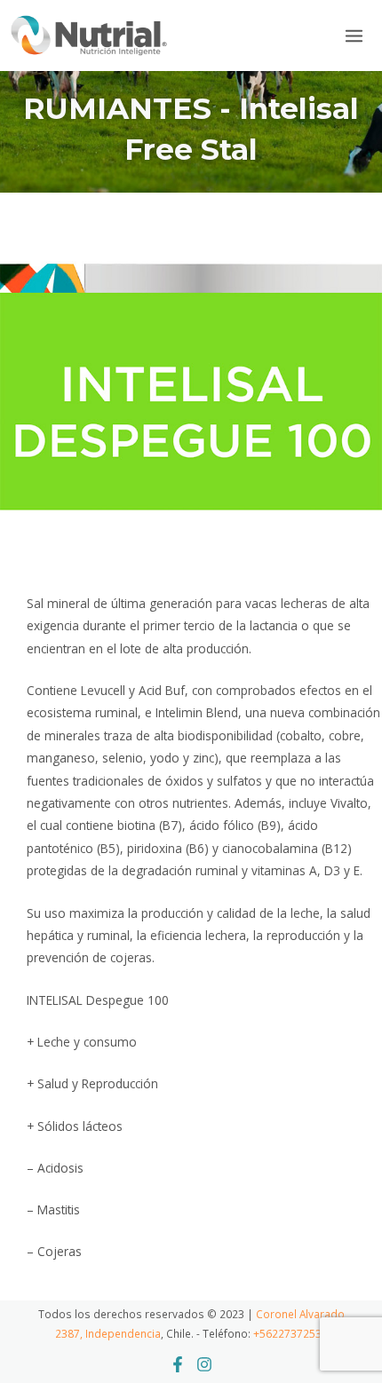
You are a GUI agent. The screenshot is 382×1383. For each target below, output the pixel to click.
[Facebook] (178, 1364)
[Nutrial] (89, 35)
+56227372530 (290, 1333)
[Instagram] (204, 1364)
